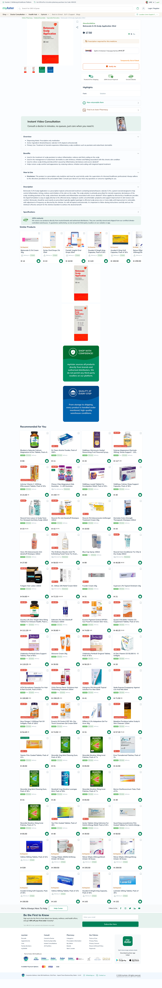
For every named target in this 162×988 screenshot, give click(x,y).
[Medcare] (80, 959)
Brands (69, 946)
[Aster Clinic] (62, 959)
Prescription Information (74, 941)
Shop (4, 14)
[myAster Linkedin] (135, 908)
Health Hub (33, 14)
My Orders (70, 943)
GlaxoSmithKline (89, 23)
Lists (22, 943)
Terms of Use (93, 938)
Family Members (26, 946)
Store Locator (71, 948)
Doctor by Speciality (50, 941)
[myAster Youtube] (139, 908)
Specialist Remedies (53, 18)
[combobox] (75, 8)
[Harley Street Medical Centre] (97, 959)
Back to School (57, 14)
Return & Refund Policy (96, 946)
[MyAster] (36, 959)
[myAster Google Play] (121, 960)
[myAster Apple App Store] (134, 960)
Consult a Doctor (49, 938)
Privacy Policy (93, 941)
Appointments (25, 941)
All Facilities (47, 946)
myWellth (24, 948)
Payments (92, 948)
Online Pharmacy (27, 18)
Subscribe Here (110, 924)
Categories (70, 938)
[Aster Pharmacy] (45, 959)
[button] (77, 21)
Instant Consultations (50, 943)
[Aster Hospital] (54, 959)
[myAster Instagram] (125, 908)
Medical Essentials (39, 18)
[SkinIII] (106, 959)
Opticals (44, 14)
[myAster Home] (23, 975)
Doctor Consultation (17, 14)
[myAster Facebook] (121, 908)
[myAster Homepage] (8, 8)
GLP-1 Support (69, 14)
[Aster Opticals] (71, 959)
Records (23, 938)
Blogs (78, 14)
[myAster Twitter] (130, 908)
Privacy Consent (94, 943)
